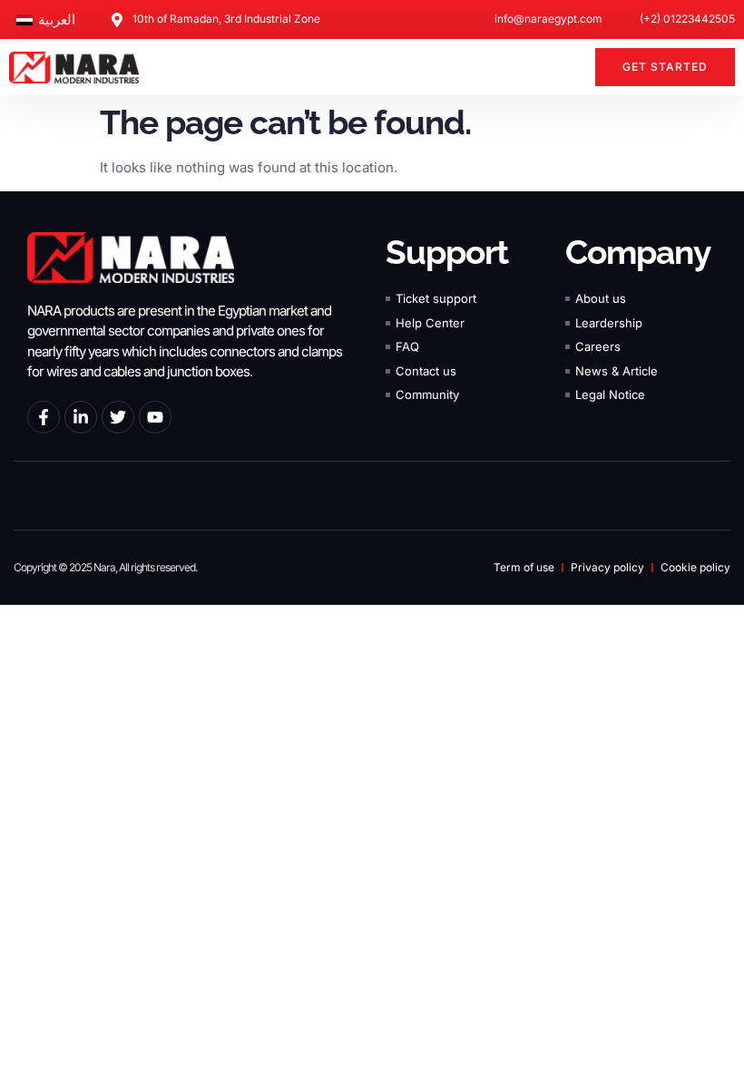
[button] (570, 67)
